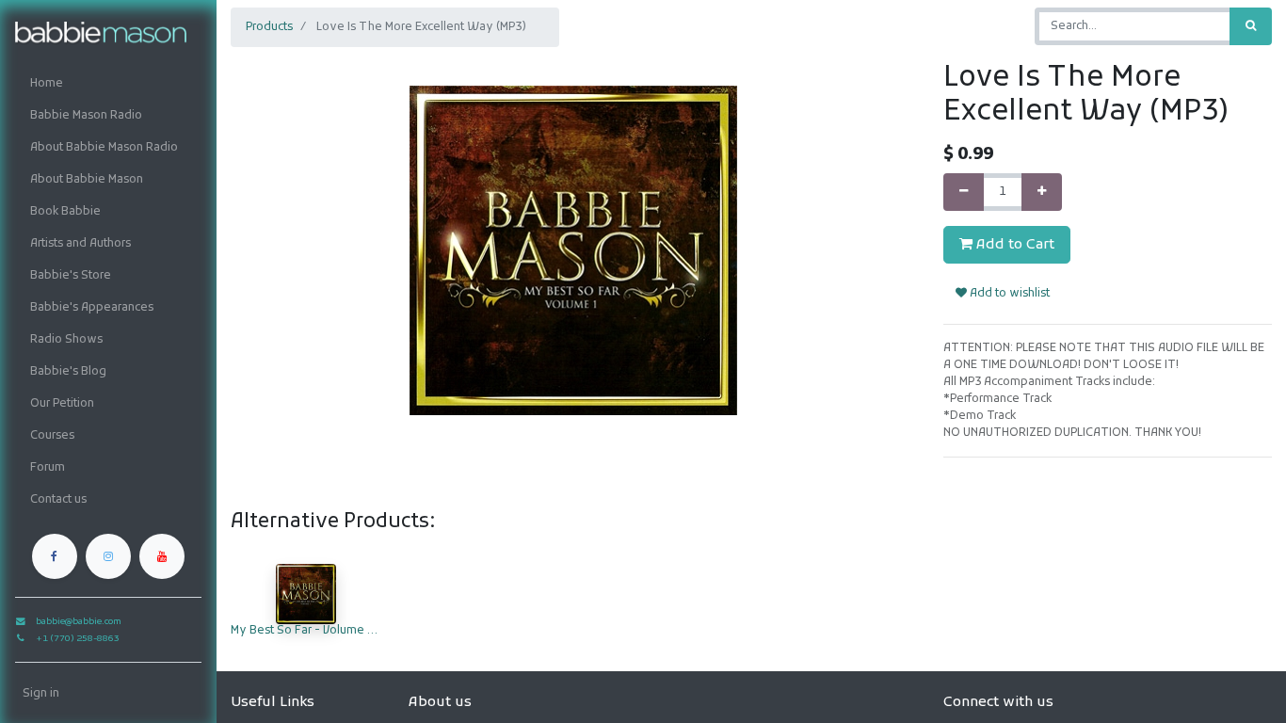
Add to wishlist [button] (1008, 293)
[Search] (1251, 26)
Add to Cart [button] (1013, 244)
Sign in (41, 693)
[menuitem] (108, 84)
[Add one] (1041, 192)
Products (269, 27)
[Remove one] (963, 192)
